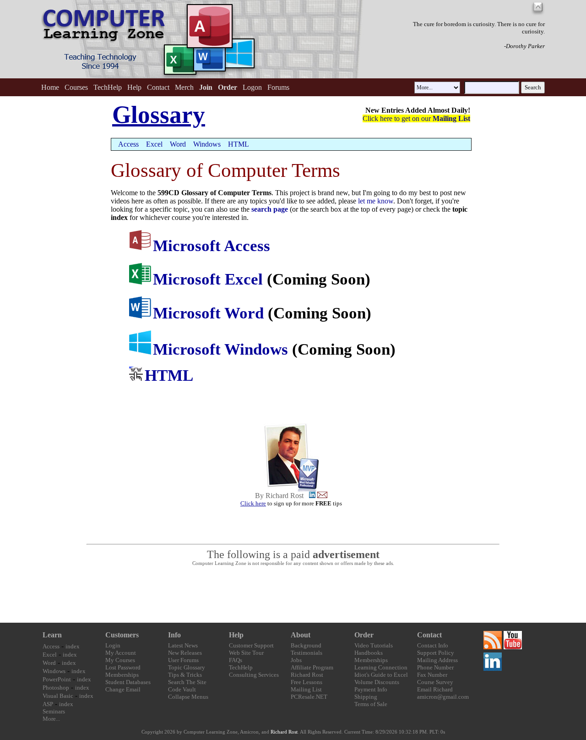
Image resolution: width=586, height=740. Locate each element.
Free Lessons (306, 682)
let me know (375, 201)
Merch (184, 87)
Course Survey (435, 682)
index (72, 646)
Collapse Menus (188, 696)
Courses (76, 87)
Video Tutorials (373, 645)
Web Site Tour (246, 652)
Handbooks (368, 652)
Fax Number (432, 674)
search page (270, 209)
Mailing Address (437, 660)
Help (134, 87)
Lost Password (123, 667)
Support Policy (435, 652)
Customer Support (251, 645)
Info (174, 635)
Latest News (183, 645)
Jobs (296, 660)
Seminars (54, 711)
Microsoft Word (208, 313)
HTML (238, 144)
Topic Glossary (186, 667)
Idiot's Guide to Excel (381, 674)
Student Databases (128, 682)
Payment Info (370, 689)
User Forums (183, 660)
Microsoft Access (211, 245)
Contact (158, 87)
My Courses (120, 660)
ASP (48, 704)
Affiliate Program (312, 667)
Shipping (365, 696)
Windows (207, 144)
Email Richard (435, 689)
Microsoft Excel (208, 279)
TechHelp (107, 87)
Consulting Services (254, 674)
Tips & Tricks (185, 674)
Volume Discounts (376, 682)
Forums (278, 87)
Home (50, 87)
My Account (120, 652)
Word (178, 144)
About (300, 635)
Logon (252, 87)
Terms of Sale (370, 704)
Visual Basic (58, 695)
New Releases (185, 652)
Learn (52, 635)
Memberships (122, 674)
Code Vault (182, 689)
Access (128, 144)
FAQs (235, 660)
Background (306, 645)
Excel (154, 144)
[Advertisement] (293, 594)
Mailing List (306, 689)
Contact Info (432, 645)
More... (51, 718)
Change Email (123, 689)
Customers (122, 635)
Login (112, 645)
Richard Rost (307, 674)
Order (364, 635)
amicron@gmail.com (443, 696)
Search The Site (187, 682)
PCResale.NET (309, 696)
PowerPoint (57, 679)
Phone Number (435, 667)
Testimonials (306, 652)
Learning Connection (380, 667)
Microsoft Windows (220, 349)
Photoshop (56, 687)
